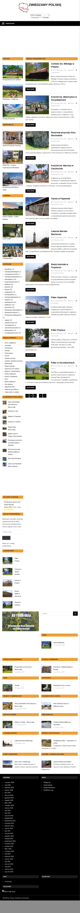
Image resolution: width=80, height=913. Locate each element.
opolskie (7, 300)
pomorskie (8, 307)
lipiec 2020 (8, 849)
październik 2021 (10, 820)
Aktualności (8, 269)
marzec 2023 (9, 808)
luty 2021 (7, 831)
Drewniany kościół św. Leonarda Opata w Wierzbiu (15, 442)
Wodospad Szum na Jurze (61, 685)
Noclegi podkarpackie (11, 297)
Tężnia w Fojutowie (60, 198)
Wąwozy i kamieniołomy (12, 371)
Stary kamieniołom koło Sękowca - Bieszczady (14, 404)
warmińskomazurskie (11, 328)
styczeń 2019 (9, 871)
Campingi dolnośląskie (12, 271)
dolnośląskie (55, 303)
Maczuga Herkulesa (14, 458)
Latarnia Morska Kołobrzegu (24, 740)
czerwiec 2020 (9, 851)
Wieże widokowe (10, 381)
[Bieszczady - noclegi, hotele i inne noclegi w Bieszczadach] (8, 891)
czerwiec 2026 (9, 782)
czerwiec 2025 (9, 805)
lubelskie (7, 284)
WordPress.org (48, 790)
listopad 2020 (9, 838)
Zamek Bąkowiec (59, 642)
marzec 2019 (9, 869)
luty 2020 (7, 861)
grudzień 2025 (9, 798)
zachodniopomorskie (57, 240)
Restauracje (8, 348)
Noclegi (7, 350)
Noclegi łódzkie (9, 294)
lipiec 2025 (8, 803)
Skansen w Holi (13, 411)
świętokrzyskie (55, 105)
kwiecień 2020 (9, 856)
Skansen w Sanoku (14, 422)
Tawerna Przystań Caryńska (12, 145)
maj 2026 (8, 785)
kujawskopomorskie (57, 174)
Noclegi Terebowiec (9, 118)
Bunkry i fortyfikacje (11, 376)
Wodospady (8, 363)
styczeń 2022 (9, 815)
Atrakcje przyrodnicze (12, 389)
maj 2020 (8, 854)
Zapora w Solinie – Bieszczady (24, 722)
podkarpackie (55, 72)
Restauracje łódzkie (11, 312)
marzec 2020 (9, 859)
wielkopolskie (9, 330)
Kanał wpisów (48, 785)
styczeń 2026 (9, 795)
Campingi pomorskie (11, 274)
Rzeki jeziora (9, 353)
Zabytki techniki (10, 387)
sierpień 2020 (9, 846)
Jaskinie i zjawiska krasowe (13, 361)
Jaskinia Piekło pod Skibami (62, 762)
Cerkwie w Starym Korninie (18, 571)
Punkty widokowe (10, 374)
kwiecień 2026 (9, 787)
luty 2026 (7, 792)
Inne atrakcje (9, 384)
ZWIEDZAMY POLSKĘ (45, 5)
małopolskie (8, 292)
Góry (6, 379)
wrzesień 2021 (9, 823)
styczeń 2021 (9, 833)
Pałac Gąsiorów (59, 297)
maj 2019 (8, 866)
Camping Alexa (7, 258)
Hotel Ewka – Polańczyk (10, 99)
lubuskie (7, 287)
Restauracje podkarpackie (13, 315)
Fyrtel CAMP (7, 239)
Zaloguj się (47, 782)
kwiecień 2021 (9, 826)
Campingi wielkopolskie (12, 277)
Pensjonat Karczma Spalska (12, 79)
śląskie (53, 368)
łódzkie (7, 289)
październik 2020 (10, 841)
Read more (30, 89)
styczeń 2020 (9, 864)
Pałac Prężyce (58, 330)
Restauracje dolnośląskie (13, 310)
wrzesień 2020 (9, 843)
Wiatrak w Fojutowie (14, 416)
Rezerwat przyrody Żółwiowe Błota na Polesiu (14, 451)
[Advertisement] (41, 42)
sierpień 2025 (9, 800)
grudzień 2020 (9, 836)
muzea (7, 355)
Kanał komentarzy (49, 787)
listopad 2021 (9, 818)
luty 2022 (7, 813)
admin (72, 70)
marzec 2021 (9, 828)
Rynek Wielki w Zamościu (18, 593)
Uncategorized (9, 325)
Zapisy (6, 538)
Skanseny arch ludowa (12, 369)
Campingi (8, 345)
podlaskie (8, 305)
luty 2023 (7, 810)
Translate (46, 17)
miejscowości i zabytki (12, 392)
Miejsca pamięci (10, 366)
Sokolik (17, 685)
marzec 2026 (9, 790)
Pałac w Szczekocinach (62, 362)
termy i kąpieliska (10, 343)
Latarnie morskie (10, 358)
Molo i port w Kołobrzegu (22, 762)
